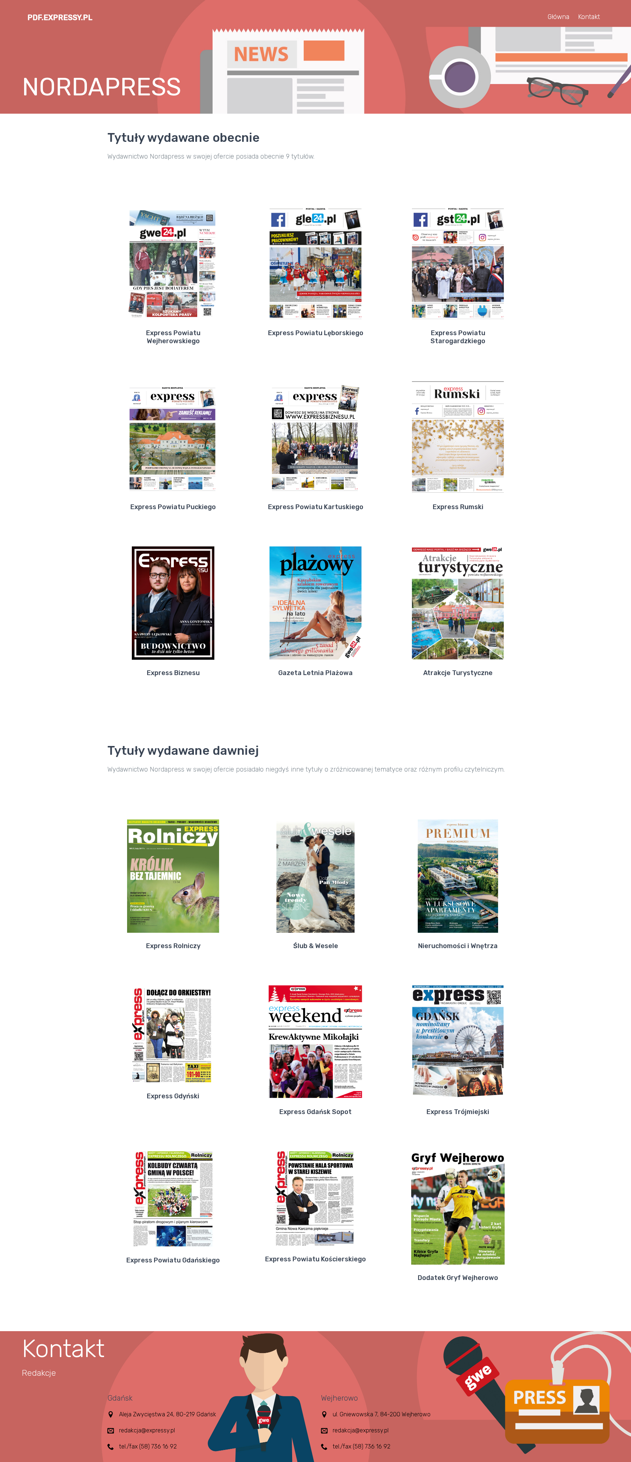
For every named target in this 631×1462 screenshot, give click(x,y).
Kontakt (589, 17)
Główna (558, 17)
